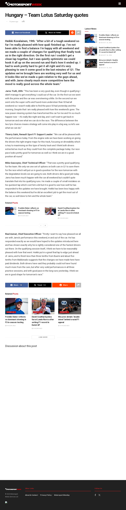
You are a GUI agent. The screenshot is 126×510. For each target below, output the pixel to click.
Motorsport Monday (62, 495)
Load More (43, 337)
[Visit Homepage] (23, 4)
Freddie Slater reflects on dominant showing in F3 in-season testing (29, 210)
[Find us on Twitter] (99, 495)
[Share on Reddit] (72, 32)
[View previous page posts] (41, 225)
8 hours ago (24, 216)
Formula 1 (37, 312)
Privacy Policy (46, 495)
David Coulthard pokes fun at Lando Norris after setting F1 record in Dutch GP (110, 50)
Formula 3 (11, 312)
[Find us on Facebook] (95, 495)
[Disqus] (43, 380)
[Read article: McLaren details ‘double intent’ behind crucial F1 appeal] (69, 306)
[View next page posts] (45, 225)
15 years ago (13, 21)
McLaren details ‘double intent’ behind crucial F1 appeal (69, 320)
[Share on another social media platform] (78, 32)
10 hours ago (64, 325)
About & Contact (31, 495)
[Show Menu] (119, 3)
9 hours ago (63, 218)
